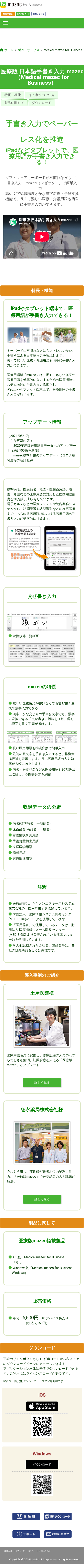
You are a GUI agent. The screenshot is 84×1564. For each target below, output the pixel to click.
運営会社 (8, 1551)
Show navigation (5, 23)
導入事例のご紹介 (42, 95)
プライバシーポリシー (25, 1551)
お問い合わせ (45, 1551)
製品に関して (14, 103)
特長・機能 (12, 95)
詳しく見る (42, 1082)
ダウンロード (41, 103)
